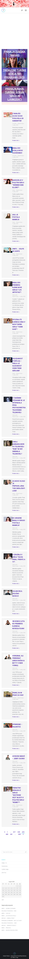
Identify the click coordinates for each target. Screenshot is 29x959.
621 (11, 834)
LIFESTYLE (4, 872)
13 (11, 890)
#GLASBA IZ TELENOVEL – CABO (9, 923)
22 (17, 892)
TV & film (14, 123)
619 (23, 832)
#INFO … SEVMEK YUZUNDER (8, 908)
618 (19, 832)
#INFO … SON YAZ (6, 913)
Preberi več (15, 140)
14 (14, 890)
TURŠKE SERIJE (5, 869)
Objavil (21, 123)
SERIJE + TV (4, 863)
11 (5, 890)
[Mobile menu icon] (25, 10)
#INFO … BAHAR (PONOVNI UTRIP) (10, 930)
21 (14, 892)
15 (17, 890)
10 (3, 890)
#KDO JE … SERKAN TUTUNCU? (9, 925)
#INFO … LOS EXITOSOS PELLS (9, 915)
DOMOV (3, 859)
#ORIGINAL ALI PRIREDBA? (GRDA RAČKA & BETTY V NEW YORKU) (18, 660)
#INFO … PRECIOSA (6, 928)
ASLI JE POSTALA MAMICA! (16, 217)
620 (7, 834)
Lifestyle (14, 697)
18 (5, 892)
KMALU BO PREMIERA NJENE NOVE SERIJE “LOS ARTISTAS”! (17, 287)
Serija (13, 190)
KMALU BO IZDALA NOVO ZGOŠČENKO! (17, 150)
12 (8, 890)
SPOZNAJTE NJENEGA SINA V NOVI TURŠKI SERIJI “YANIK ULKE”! (18, 324)
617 (14, 832)
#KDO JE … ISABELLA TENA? (8, 918)
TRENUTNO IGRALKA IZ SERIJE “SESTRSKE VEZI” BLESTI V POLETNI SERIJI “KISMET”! (18, 795)
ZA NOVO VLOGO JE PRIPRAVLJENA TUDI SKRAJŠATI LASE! (18, 486)
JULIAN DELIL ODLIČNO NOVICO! (17, 593)
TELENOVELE (5, 866)
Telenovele (14, 295)
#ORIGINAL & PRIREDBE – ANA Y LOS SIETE (12, 920)
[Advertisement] (14, 28)
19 (8, 892)
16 (20, 890)
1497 (19, 834)
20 (11, 892)
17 (3, 892)
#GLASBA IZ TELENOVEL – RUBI (9, 911)
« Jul (3, 899)
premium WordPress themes (19, 955)
